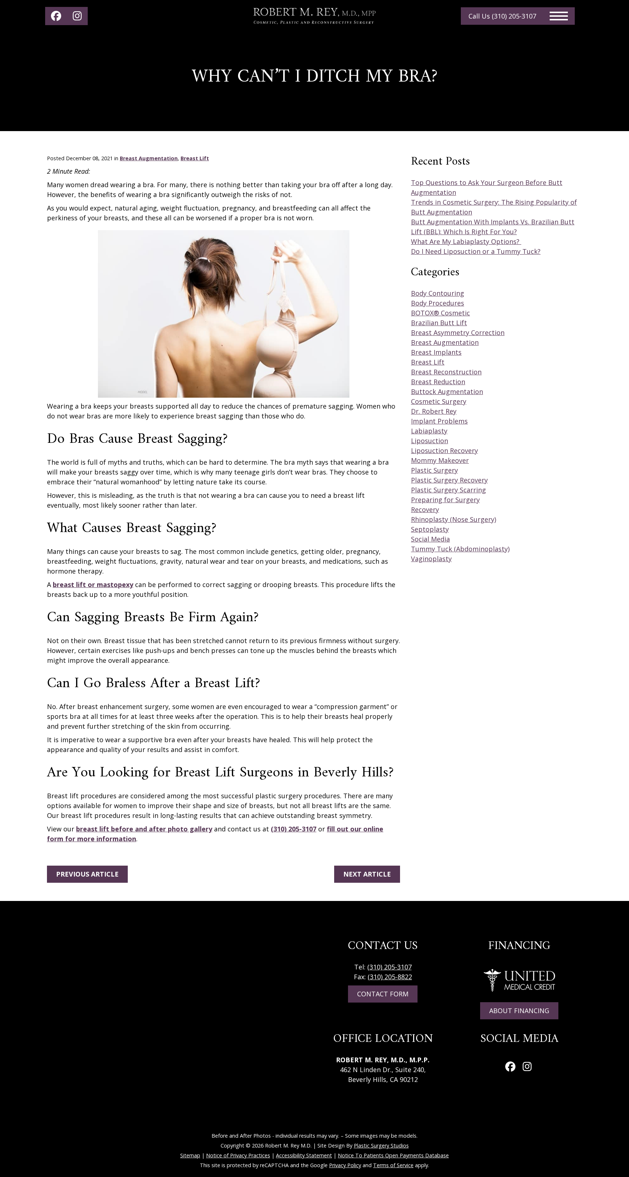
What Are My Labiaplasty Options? (466, 241)
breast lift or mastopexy (93, 584)
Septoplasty (430, 529)
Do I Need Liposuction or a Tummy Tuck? (476, 251)
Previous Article (87, 874)
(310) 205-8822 (390, 976)
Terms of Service (393, 1165)
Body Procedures (437, 303)
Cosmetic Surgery (438, 401)
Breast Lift (195, 158)
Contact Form (382, 993)
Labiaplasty (429, 430)
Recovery (425, 509)
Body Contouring (437, 293)
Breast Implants (436, 352)
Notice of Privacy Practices (238, 1155)
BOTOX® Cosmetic (440, 312)
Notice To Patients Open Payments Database (393, 1155)
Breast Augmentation (149, 158)
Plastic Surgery (434, 470)
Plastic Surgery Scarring (448, 489)
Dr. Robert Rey (433, 411)
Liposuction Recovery (444, 450)
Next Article (367, 874)
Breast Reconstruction (446, 371)
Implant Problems (439, 421)
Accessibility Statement (304, 1155)
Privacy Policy (345, 1165)
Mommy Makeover (440, 460)
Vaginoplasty (431, 558)
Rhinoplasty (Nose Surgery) (453, 519)
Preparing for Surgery (445, 499)
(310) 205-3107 (293, 828)
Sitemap (190, 1155)
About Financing (519, 1010)
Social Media (430, 539)
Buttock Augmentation (447, 391)
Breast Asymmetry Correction (458, 332)
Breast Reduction (438, 381)
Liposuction (429, 440)
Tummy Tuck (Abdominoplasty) (460, 548)
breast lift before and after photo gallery (144, 828)
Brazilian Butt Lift (439, 322)
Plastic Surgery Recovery (449, 480)
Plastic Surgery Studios (381, 1145)
